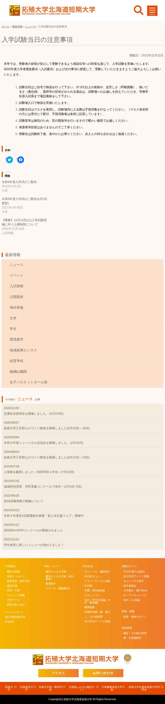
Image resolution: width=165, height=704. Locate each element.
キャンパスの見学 (133, 581)
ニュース (16, 265)
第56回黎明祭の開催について (23, 501)
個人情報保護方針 (15, 616)
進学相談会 (129, 585)
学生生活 (88, 566)
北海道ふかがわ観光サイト (82, 688)
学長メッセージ (16, 576)
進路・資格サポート (135, 616)
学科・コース (52, 566)
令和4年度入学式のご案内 (19, 182)
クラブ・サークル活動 (97, 581)
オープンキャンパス (135, 595)
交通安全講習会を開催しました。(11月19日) (34, 413)
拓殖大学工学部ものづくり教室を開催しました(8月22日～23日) (47, 457)
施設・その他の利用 (135, 633)
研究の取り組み (16, 604)
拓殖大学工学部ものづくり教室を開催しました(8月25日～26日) (47, 428)
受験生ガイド (129, 566)
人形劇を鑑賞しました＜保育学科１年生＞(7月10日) (39, 472)
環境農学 (16, 339)
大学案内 (10, 566)
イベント (16, 275)
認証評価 (12, 585)
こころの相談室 (93, 616)
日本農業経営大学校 (112, 688)
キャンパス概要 (16, 595)
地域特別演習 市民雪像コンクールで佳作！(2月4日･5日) (43, 486)
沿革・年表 (13, 590)
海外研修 (16, 307)
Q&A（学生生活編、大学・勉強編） (97, 601)
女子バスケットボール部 (28, 382)
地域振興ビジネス (23, 350)
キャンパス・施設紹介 (97, 571)
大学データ (13, 599)
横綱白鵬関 (18, 371)
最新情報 (12, 255)
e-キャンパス (92, 595)
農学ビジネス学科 (56, 571)
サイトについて (14, 612)
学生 (13, 329)
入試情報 (16, 286)
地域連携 (127, 627)
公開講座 (16, 297)
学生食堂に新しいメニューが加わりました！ (34, 545)
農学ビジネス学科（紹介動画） (60, 577)
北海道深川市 (26, 688)
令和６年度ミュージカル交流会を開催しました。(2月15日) (43, 442)
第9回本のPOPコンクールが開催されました (33, 530)
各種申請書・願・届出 (97, 611)
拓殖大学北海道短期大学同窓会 (144, 688)
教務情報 (89, 607)
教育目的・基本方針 (18, 581)
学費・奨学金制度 (94, 590)
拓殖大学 (9, 688)
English (9, 621)
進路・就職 (128, 611)
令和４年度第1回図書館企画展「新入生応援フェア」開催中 (44, 515)
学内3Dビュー (92, 576)
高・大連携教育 (132, 637)
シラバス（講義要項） (59, 588)
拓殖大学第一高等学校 (50, 688)
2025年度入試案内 (134, 571)
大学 (13, 318)
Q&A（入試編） (132, 599)
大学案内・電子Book (135, 590)
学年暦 (88, 585)
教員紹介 (51, 583)
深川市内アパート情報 (97, 621)
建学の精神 (13, 571)
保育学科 (16, 361)
